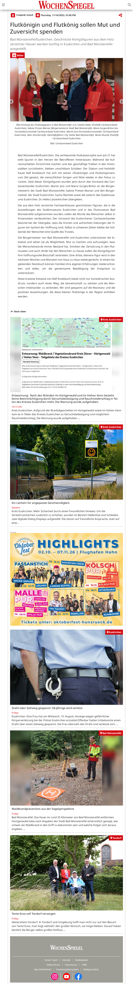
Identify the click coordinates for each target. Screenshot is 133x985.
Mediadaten (81, 960)
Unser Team (51, 960)
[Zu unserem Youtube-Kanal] (66, 976)
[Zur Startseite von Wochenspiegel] (66, 5)
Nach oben (19, 311)
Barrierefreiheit (42, 969)
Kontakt (66, 960)
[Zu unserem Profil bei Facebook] (78, 976)
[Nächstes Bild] (121, 101)
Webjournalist (91, 969)
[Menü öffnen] (3, 4)
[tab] (17, 55)
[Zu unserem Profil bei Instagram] (54, 976)
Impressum (71, 964)
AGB (84, 964)
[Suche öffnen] (129, 4)
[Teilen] (120, 15)
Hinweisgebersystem (67, 969)
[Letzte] (11, 101)
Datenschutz (53, 964)
